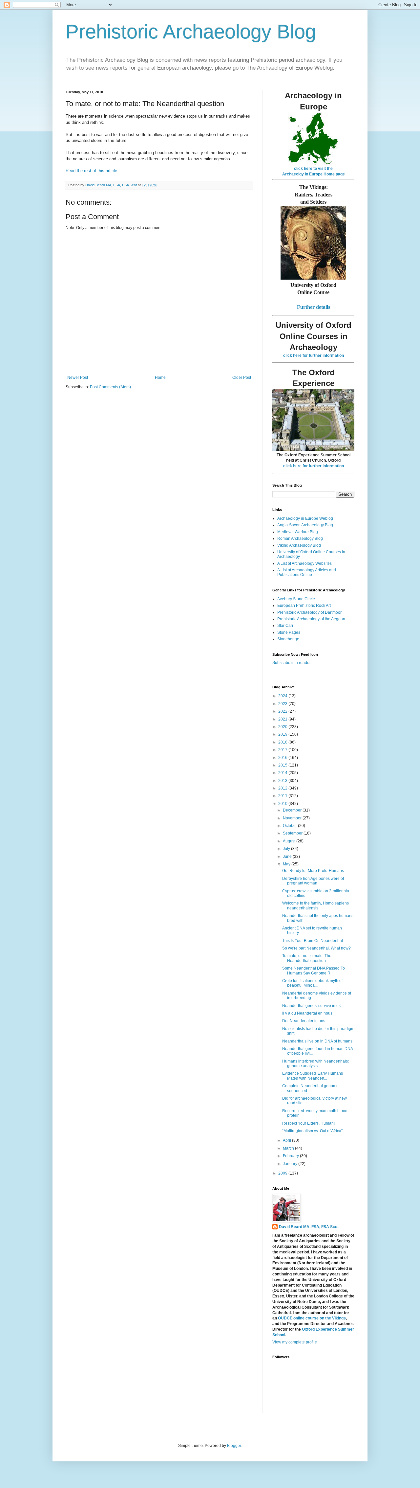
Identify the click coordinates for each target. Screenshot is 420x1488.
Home (160, 377)
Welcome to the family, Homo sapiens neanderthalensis (315, 905)
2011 (283, 795)
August (289, 841)
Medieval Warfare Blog (297, 532)
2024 (283, 696)
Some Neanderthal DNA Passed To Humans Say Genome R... (313, 970)
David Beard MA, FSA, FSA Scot (309, 1227)
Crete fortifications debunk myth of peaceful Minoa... (312, 983)
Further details (313, 307)
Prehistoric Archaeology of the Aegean (311, 619)
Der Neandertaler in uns (303, 1021)
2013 (283, 780)
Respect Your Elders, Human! (308, 1123)
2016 (283, 757)
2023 (283, 703)
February (291, 1156)
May (287, 864)
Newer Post (77, 377)
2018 (283, 742)
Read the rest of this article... (93, 170)
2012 (283, 788)
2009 (283, 1173)
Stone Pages (288, 632)
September (293, 833)
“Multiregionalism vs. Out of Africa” (312, 1131)
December (293, 810)
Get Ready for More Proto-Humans (313, 870)
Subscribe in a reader (291, 662)
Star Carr (285, 625)
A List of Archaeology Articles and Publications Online (306, 572)
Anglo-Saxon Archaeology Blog (305, 525)
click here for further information (313, 355)
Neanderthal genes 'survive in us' (311, 1005)
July (287, 848)
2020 (283, 726)
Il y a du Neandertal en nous (307, 1013)
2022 (283, 711)
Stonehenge (288, 639)
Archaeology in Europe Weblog (305, 518)
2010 (283, 803)
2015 (283, 765)
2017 (283, 749)
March (289, 1148)
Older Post (241, 377)
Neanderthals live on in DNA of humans (317, 1041)
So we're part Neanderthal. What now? (316, 948)
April (287, 1140)
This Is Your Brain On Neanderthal (312, 940)
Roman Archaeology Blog (300, 538)
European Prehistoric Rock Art (304, 605)
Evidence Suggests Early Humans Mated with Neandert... (312, 1075)
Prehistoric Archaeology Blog (191, 32)
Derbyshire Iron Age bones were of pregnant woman (313, 880)
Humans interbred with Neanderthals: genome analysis (315, 1063)
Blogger (234, 1445)
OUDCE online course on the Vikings (312, 1318)
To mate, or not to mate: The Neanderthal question (306, 958)
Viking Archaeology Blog (299, 545)
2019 (283, 734)
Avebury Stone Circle (296, 599)
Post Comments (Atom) (110, 387)
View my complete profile (294, 1342)
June (288, 856)
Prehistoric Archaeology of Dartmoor (309, 612)
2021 (283, 719)
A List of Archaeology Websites (304, 563)
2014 (283, 772)
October (290, 825)
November (293, 818)
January (290, 1163)
